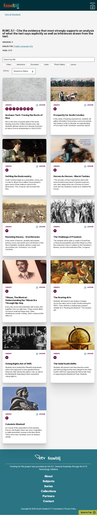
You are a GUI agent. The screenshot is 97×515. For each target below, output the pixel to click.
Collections (48, 491)
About (48, 476)
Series (48, 486)
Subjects (48, 481)
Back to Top (86, 512)
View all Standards (12, 14)
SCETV (40, 457)
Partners (48, 10)
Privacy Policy (70, 509)
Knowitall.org (11, 6)
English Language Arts (23, 46)
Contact (48, 13)
